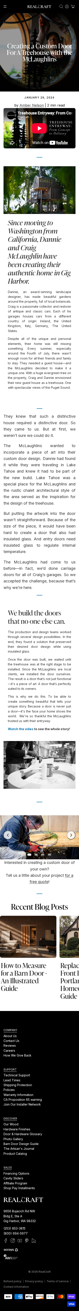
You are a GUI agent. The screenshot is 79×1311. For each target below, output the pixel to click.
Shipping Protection (18, 1085)
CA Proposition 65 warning (23, 1099)
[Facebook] (6, 1240)
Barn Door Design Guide (21, 1144)
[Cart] (72, 6)
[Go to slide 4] (49, 855)
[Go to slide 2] (36, 855)
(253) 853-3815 (14, 1228)
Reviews (10, 1045)
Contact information (16, 1286)
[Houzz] (34, 1240)
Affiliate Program (15, 1183)
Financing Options (16, 1173)
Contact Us (11, 1041)
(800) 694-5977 (16, 1233)
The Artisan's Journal (19, 1148)
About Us (10, 1036)
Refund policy (13, 1281)
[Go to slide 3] (43, 855)
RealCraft (45, 1271)
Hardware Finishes (17, 1129)
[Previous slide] (8, 835)
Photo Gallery (13, 1139)
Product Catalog (15, 1153)
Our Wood (11, 1124)
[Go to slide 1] (29, 854)
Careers (9, 1050)
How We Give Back (17, 1055)
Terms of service (58, 1281)
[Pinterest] (27, 1240)
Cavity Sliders (13, 1178)
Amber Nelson (32, 105)
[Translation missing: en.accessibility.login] (67, 6)
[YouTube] (20, 1240)
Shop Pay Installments (19, 1188)
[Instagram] (13, 1240)
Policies (9, 1090)
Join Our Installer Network (22, 1104)
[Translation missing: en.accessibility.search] (61, 6)
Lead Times (12, 1080)
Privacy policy (34, 1281)
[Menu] (5, 7)
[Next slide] (71, 835)
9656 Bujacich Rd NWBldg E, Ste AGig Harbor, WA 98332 (20, 1216)
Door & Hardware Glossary (23, 1134)
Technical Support (17, 1075)
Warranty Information (18, 1095)
